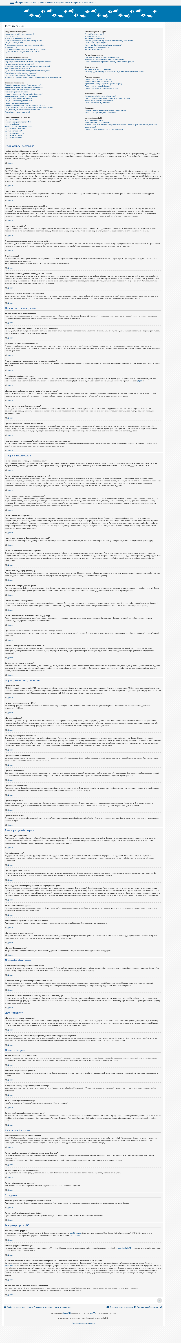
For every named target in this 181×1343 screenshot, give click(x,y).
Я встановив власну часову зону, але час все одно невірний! (27, 66)
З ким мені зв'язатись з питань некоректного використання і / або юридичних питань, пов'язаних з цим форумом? (121, 126)
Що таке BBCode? (12, 120)
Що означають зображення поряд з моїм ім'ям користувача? (27, 71)
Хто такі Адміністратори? (94, 34)
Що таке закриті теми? (13, 135)
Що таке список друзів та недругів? (98, 69)
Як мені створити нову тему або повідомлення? (23, 85)
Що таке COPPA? (11, 36)
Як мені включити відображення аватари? (21, 73)
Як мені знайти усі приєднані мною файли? (101, 113)
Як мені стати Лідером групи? (96, 43)
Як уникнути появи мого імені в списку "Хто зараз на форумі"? (28, 62)
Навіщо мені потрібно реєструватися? (19, 34)
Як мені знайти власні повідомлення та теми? (102, 88)
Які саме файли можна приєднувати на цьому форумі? (105, 110)
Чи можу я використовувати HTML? (18, 122)
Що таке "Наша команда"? (94, 50)
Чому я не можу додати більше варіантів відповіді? (24, 94)
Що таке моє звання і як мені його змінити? (21, 75)
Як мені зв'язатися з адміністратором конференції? (104, 129)
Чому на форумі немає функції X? (97, 123)
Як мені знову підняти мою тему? (17, 112)
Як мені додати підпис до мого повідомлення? (22, 90)
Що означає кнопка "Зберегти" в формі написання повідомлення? (29, 107)
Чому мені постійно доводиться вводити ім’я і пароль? (25, 50)
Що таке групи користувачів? (95, 38)
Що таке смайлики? (12, 124)
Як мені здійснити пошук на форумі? (98, 79)
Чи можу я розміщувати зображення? (19, 126)
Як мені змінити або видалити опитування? (21, 96)
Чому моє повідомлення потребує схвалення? (22, 110)
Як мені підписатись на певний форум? (99, 100)
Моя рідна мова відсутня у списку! (17, 68)
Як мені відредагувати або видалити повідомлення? (24, 87)
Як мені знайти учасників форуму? (98, 86)
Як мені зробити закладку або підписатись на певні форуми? (108, 98)
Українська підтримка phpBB (95, 1318)
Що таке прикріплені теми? (15, 133)
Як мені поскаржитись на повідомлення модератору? (25, 105)
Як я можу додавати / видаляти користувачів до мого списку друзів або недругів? (115, 72)
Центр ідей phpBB (124, 1248)
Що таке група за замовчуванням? (97, 47)
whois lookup (10, 1266)
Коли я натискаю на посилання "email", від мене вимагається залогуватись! (33, 77)
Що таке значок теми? (13, 138)
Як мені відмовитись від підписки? (97, 103)
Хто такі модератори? (93, 36)
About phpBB (75, 1236)
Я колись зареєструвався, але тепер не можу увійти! (24, 45)
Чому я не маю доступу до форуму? (18, 98)
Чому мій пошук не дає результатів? (98, 82)
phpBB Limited (75, 1233)
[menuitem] (146, 1307)
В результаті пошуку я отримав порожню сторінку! (103, 84)
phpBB (140, 381)
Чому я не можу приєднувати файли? (19, 101)
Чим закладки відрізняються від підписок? (100, 96)
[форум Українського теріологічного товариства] (90, 13)
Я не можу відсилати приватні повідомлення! (102, 57)
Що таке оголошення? (13, 131)
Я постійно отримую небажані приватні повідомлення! (105, 59)
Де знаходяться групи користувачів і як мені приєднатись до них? (109, 41)
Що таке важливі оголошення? (16, 129)
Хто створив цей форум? (94, 120)
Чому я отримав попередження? (17, 103)
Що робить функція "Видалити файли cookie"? (22, 52)
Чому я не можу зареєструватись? (18, 38)
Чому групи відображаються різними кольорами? (103, 45)
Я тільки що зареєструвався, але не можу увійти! (23, 41)
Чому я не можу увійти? (14, 43)
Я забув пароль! (11, 47)
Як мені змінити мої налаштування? (18, 59)
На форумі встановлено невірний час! (19, 64)
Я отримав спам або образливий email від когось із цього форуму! (109, 62)
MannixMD (66, 1313)
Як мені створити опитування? (16, 92)
